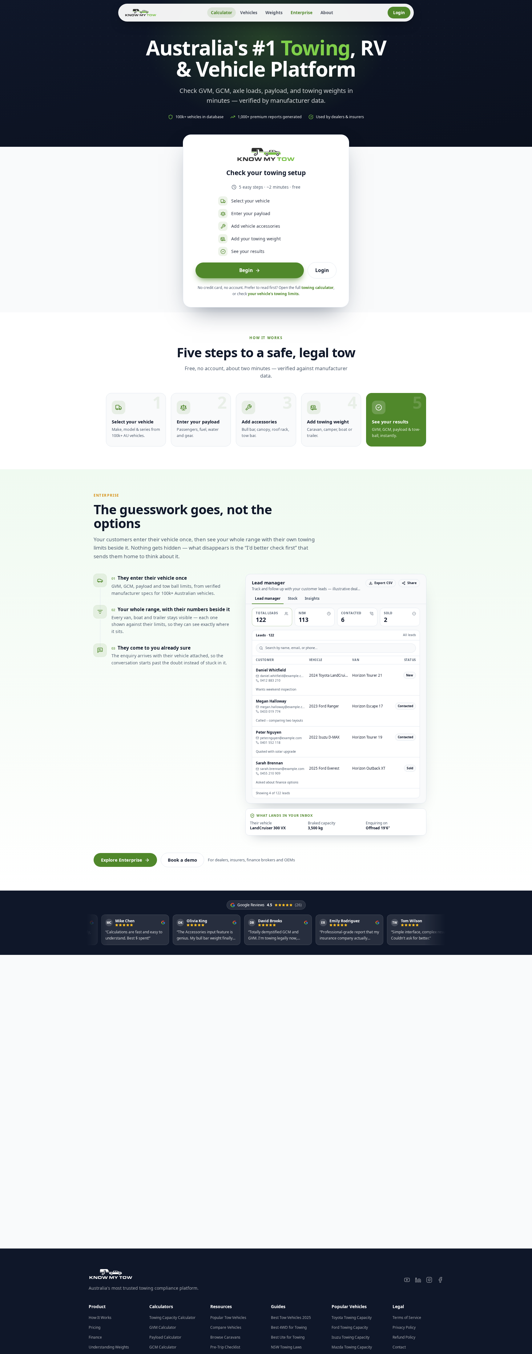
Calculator (221, 12)
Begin (246, 270)
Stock (266, 598)
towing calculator (317, 287)
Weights (274, 12)
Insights (285, 598)
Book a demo (182, 1318)
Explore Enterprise (121, 1318)
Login (399, 12)
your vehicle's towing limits (273, 293)
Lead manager (241, 598)
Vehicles (248, 12)
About (326, 12)
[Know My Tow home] (141, 13)
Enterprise (301, 12)
